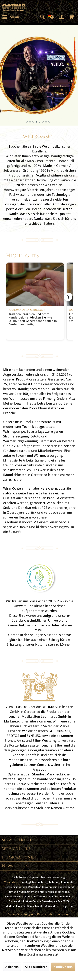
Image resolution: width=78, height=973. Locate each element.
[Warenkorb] (72, 17)
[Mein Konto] (62, 17)
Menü (14, 17)
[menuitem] (10, 17)
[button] (27, 122)
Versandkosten (13, 882)
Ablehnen (12, 967)
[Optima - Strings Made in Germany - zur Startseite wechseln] (13, 7)
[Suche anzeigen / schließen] (42, 17)
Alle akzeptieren (36, 967)
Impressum (63, 914)
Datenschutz (44, 914)
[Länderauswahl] (52, 17)
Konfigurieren (63, 967)
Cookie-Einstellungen (20, 914)
